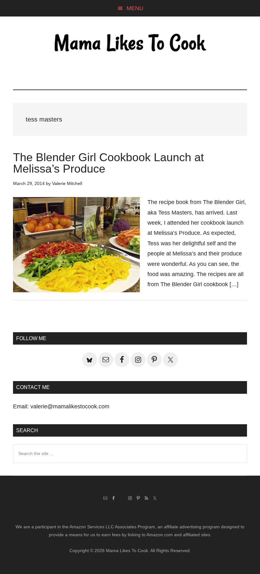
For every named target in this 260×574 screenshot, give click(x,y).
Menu (135, 8)
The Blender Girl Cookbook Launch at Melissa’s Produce (108, 163)
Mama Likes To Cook (130, 43)
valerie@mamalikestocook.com (69, 406)
